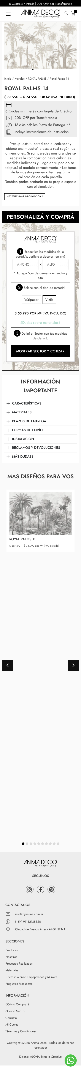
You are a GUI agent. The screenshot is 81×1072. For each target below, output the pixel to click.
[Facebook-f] (40, 889)
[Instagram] (29, 889)
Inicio (7, 78)
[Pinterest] (51, 889)
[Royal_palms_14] (40, 44)
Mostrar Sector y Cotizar (40, 351)
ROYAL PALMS (37, 78)
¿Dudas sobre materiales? (40, 322)
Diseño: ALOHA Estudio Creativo (40, 1056)
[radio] (31, 300)
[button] (8, 14)
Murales (20, 78)
